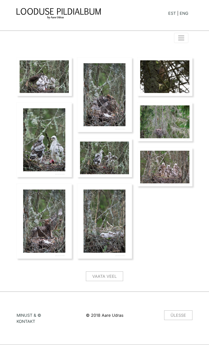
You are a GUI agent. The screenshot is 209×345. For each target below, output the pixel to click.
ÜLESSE (178, 315)
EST (172, 13)
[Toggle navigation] (181, 38)
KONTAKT (26, 321)
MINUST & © (29, 315)
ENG (184, 13)
